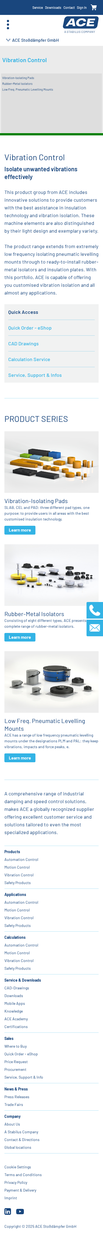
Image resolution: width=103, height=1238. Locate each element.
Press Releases (16, 1096)
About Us (12, 1124)
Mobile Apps (14, 1003)
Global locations (17, 1147)
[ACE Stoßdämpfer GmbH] (81, 24)
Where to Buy (15, 1046)
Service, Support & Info (23, 1077)
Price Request (16, 1061)
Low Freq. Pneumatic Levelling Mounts (27, 89)
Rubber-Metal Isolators (17, 83)
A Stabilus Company (21, 1131)
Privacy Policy (15, 1182)
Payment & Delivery (20, 1190)
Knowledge (13, 1011)
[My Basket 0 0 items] (94, 7)
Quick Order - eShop (30, 328)
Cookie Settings (17, 1167)
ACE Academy (16, 1018)
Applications (15, 894)
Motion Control (17, 867)
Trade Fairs (13, 1104)
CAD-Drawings (16, 987)
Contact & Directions (22, 1139)
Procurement (15, 1069)
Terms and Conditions (23, 1174)
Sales (8, 1038)
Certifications (16, 1026)
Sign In (82, 7)
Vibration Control (19, 874)
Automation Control (21, 859)
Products (12, 851)
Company (12, 1116)
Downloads (53, 7)
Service (37, 7)
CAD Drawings (23, 343)
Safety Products (17, 882)
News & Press (16, 1089)
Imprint (10, 1197)
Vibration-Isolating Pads (18, 78)
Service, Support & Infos (35, 375)
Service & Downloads (22, 980)
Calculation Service (29, 359)
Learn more (20, 529)
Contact (69, 7)
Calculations (15, 937)
